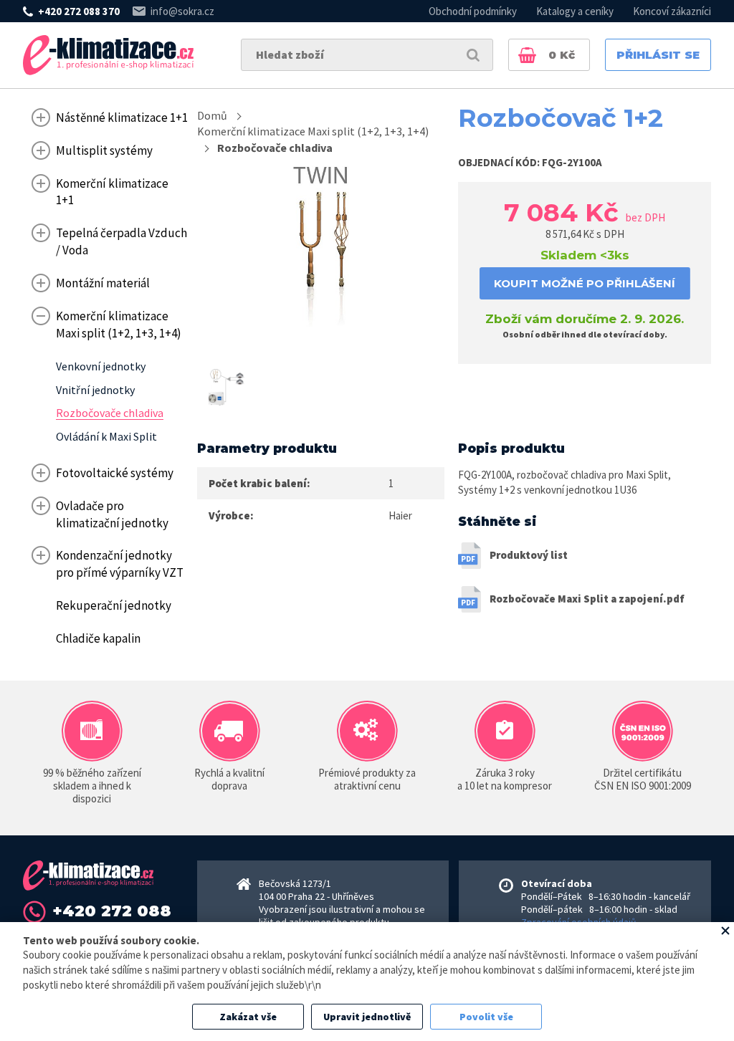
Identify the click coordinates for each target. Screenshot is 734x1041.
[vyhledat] (473, 54)
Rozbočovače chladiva (275, 147)
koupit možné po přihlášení (584, 283)
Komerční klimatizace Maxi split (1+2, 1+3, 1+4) (313, 131)
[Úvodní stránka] (108, 55)
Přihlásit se (658, 55)
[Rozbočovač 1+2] (320, 248)
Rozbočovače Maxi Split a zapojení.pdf (587, 598)
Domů (212, 115)
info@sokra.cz (182, 11)
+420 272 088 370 (79, 11)
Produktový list (529, 555)
